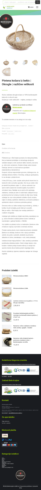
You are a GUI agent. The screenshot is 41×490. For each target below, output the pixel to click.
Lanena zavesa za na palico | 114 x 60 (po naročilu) (25, 302)
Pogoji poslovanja (5, 421)
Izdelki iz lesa (18, 131)
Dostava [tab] (7, 153)
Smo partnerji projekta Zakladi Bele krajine (11, 384)
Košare (10, 125)
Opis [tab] (3, 144)
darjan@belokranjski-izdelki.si (15, 413)
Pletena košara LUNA (20, 288)
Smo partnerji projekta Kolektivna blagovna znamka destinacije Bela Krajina (18, 364)
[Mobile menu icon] (37, 7)
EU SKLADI (4, 376)
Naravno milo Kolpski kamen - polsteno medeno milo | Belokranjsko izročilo (23, 340)
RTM (20, 488)
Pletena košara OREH (20, 276)
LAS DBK (10, 376)
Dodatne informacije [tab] (8, 148)
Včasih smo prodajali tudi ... (20, 125)
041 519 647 (5, 413)
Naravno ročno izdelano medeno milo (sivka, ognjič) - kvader (24, 327)
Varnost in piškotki (6, 423)
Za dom (30, 125)
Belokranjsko (17, 107)
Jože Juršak (11, 133)
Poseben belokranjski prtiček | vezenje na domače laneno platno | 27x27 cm (25, 315)
